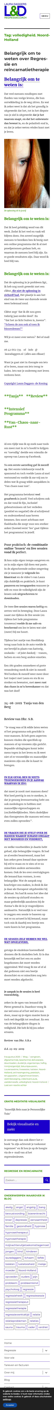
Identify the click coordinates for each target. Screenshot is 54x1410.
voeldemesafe (11, 1082)
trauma (20, 1327)
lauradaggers (13, 1257)
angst (19, 1207)
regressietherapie (15, 1308)
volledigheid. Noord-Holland (33, 1082)
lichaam (29, 1257)
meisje (42, 1264)
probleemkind (29, 1283)
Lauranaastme (11, 1069)
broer (8, 1219)
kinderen (31, 1251)
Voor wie (9, 1357)
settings (7, 1399)
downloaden (10, 1063)
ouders (25, 1276)
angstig (31, 1207)
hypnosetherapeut (16, 1232)
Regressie (10, 1350)
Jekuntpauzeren (29, 1066)
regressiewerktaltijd (17, 1314)
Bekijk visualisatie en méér (23, 1126)
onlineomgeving (21, 1072)
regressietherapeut (16, 1302)
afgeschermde (11, 1060)
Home (8, 1343)
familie (9, 1226)
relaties (34, 1320)
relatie (36, 1314)
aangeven (35, 1057)
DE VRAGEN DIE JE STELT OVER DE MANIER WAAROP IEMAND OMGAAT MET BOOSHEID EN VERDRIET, (27, 836)
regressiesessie (35, 1295)
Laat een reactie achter (15, 1085)
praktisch (34, 1072)
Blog (25, 1057)
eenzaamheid (38, 1219)
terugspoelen (10, 1075)
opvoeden (11, 1276)
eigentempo (33, 1063)
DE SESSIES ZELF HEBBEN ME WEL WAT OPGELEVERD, (25, 940)
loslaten (34, 1069)
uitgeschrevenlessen (28, 1075)
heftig (43, 1063)
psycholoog (12, 1289)
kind (20, 1251)
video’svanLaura (29, 1079)
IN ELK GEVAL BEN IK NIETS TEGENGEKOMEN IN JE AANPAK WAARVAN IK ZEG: (24, 780)
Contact (9, 1387)
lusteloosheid (26, 1264)
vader (31, 1327)
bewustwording (15, 1213)
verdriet (43, 1327)
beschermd (25, 1060)
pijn (35, 1276)
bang (42, 1207)
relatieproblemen (15, 1320)
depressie (21, 1219)
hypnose (40, 1226)
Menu (45, 16)
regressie (28, 1289)
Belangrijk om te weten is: (22, 82)
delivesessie (37, 1060)
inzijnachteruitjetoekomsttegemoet (27, 1245)
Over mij (9, 1372)
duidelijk (22, 1063)
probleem (11, 1283)
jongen (9, 1251)
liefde (40, 1257)
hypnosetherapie (15, 1238)
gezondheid (24, 1226)
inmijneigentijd (12, 1066)
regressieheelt (14, 1295)
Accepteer (10, 1405)
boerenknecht (36, 1213)
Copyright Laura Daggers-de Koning (26, 383)
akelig (9, 1207)
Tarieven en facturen (16, 1365)
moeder (10, 1270)
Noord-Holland (27, 1270)
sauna (9, 1327)
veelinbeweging (12, 1079)
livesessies (24, 1069)
